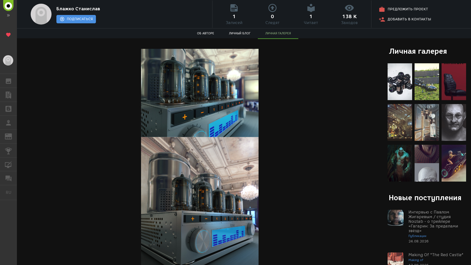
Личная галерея (418, 51)
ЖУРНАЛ (11, 136)
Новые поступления (425, 197)
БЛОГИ (8, 109)
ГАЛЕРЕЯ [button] (8, 81)
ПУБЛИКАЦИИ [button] (8, 95)
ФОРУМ (8, 178)
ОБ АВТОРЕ (205, 33)
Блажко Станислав (78, 9)
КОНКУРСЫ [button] (8, 150)
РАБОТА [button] (8, 122)
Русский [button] (11, 192)
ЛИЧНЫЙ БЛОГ (239, 33)
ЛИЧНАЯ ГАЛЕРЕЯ (278, 33)
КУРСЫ (8, 164)
